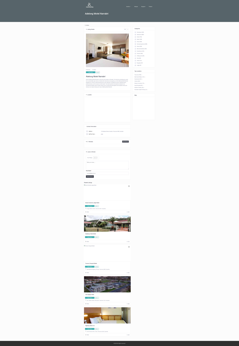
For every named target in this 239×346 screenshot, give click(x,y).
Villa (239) (139, 58)
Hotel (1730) (139, 37)
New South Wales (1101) (139, 76)
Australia (128, 6)
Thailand (150, 6)
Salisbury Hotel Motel (90, 234)
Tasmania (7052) (137, 74)
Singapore (143, 6)
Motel (95, 69)
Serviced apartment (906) (142, 44)
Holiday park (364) (140, 55)
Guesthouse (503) (140, 51)
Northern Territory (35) (139, 87)
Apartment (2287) (140, 34)
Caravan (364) (140, 53)
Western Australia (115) (139, 83)
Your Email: (89, 170)
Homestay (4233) (140, 32)
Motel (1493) (139, 39)
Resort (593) (139, 46)
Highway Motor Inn (90, 325)
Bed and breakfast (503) (142, 48)
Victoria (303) (137, 81)
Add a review (125, 141)
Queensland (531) (138, 79)
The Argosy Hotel (89, 294)
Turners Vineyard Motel (91, 263)
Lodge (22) (139, 65)
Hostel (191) (139, 60)
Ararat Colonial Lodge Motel (92, 202)
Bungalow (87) (140, 63)
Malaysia (136, 6)
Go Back (87, 25)
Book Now (91, 72)
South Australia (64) (138, 85)
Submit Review (90, 176)
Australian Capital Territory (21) (140, 89)
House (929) (139, 41)
